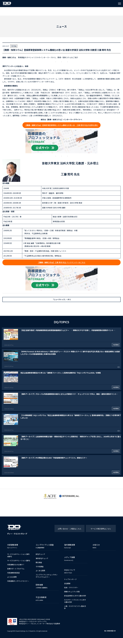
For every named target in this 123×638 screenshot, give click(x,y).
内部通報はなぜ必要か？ (15, 564)
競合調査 (39, 562)
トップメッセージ (70, 579)
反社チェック (40, 554)
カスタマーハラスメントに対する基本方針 (75, 601)
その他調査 (39, 566)
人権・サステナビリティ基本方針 (75, 607)
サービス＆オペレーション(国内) (18, 560)
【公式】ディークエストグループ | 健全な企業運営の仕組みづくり (7, 3)
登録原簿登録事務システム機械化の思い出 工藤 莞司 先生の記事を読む (61, 125)
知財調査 (13, 46)
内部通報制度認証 (13, 573)
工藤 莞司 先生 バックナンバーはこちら (61, 262)
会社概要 (67, 583)
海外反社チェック (42, 558)
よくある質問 (12, 577)
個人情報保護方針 (110, 631)
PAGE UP (118, 634)
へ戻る (61, 299)
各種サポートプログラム (15, 569)
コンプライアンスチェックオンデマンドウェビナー (46, 576)
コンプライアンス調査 (45, 545)
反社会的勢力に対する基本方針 (75, 596)
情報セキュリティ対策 (72, 591)
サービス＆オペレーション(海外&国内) (18, 555)
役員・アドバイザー (71, 587)
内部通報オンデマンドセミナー (18, 581)
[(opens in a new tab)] (61, 337)
